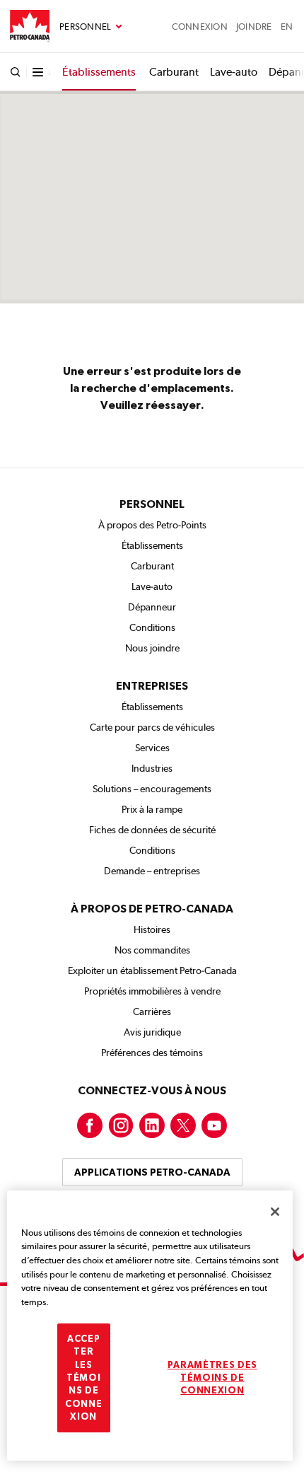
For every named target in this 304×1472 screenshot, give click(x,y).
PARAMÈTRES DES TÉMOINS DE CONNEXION (212, 1378)
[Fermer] (275, 1211)
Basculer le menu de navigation (91, 26)
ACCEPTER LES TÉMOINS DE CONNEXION (83, 1377)
